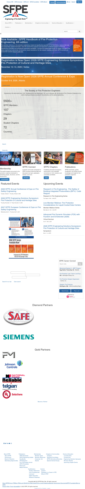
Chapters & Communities (52, 454)
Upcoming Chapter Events (71, 462)
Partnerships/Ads (60, 2)
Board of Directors (9, 459)
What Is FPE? (44, 474)
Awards (37, 460)
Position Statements (34, 470)
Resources (22, 465)
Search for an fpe (6, 281)
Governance (8, 457)
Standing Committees (52, 457)
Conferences (67, 457)
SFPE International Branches (54, 459)
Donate (52, 2)
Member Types (39, 455)
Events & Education (68, 454)
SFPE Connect (18, 2)
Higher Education (33, 475)
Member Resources (40, 457)
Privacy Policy (6, 486)
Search (73, 2)
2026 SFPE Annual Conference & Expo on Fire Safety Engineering (20, 190)
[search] (79, 31)
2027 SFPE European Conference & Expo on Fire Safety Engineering (21, 208)
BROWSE (26, 178)
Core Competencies (34, 472)
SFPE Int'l (26, 2)
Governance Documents (60, 483)
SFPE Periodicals (24, 464)
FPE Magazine (23, 460)
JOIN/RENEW (4, 179)
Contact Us (6, 428)
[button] (9, 23)
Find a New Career (32, 483)
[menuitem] (10, 1)
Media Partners (24, 467)
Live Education (68, 455)
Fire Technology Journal (26, 462)
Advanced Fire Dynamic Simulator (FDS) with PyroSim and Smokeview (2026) (61, 215)
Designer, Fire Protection (66, 284)
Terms (11, 486)
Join (69, 2)
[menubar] (41, 2)
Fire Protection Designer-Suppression (69, 279)
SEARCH (68, 178)
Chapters (49, 455)
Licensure (31, 474)
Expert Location (5, 272)
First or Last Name (6, 277)
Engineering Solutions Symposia (72, 459)
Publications (22, 454)
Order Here (5, 55)
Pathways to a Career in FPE (48, 472)
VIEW (46, 178)
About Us (6, 446)
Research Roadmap (34, 477)
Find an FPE (10, 2)
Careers (42, 469)
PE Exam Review (68, 460)
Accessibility (17, 486)
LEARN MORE (6, 72)
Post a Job (77, 291)
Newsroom (7, 450)
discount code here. (18, 51)
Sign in (79, 2)
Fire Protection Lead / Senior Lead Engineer (71, 273)
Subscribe (5, 150)
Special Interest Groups (53, 460)
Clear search (17, 281)
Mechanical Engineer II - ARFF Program (70, 268)
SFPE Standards (24, 455)
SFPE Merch (43, 2)
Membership (37, 454)
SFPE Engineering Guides (26, 457)
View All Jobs (65, 291)
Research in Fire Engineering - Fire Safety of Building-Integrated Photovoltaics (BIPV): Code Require (62, 191)
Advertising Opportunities (11, 460)
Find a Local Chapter (42, 483)
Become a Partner (42, 401)
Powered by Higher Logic (42, 488)
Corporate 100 (39, 459)
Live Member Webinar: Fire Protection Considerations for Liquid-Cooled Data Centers (62, 203)
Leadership (50, 483)
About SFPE (7, 454)
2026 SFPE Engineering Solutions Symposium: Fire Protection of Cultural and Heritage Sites (20, 199)
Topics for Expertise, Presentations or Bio (13, 275)
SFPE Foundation (34, 2)
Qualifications (31, 469)
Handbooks (23, 459)
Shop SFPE (5, 483)
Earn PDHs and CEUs (21, 483)
